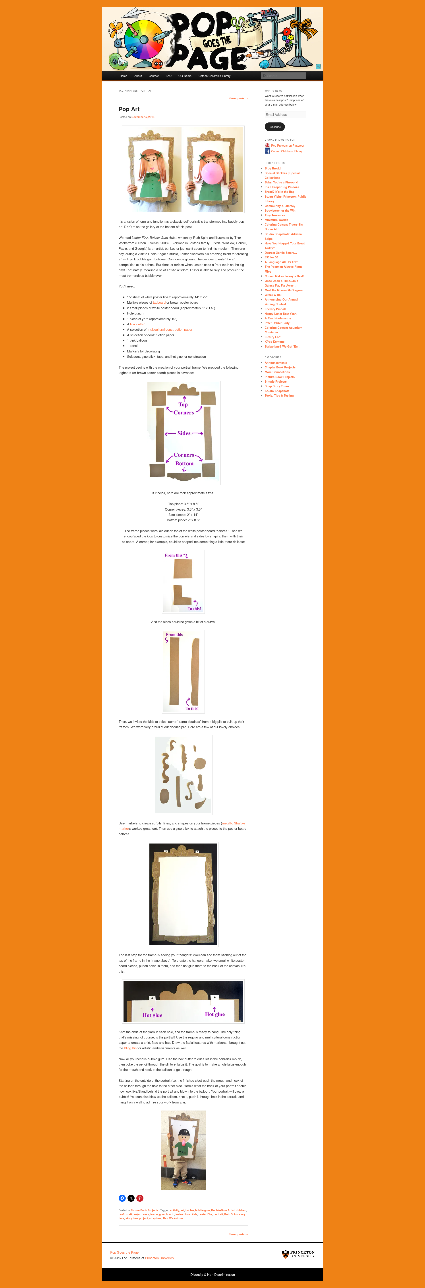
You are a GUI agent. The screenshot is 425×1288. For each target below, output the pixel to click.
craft (122, 1214)
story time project (137, 1218)
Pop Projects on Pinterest (287, 145)
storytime (155, 1218)
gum (162, 1214)
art (182, 1210)
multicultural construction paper (169, 329)
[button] (173, 1178)
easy (146, 1214)
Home (123, 76)
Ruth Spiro (231, 1214)
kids (194, 1214)
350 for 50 (271, 257)
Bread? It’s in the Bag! (280, 191)
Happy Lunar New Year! (281, 313)
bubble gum (202, 1210)
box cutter (137, 324)
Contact (154, 76)
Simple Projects (276, 381)
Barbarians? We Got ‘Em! (282, 346)
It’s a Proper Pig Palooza (282, 187)
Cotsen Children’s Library (215, 76)
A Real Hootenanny (278, 318)
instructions (183, 1214)
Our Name (184, 76)
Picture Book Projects (144, 1210)
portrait (218, 1214)
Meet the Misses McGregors (284, 290)
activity (174, 1210)
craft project (133, 1214)
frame (154, 1214)
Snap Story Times (277, 386)
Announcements (276, 362)
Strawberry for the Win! (280, 210)
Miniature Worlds (276, 220)
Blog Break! (273, 168)
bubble (189, 1210)
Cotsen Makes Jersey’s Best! (284, 276)
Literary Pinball (275, 309)
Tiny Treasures (275, 215)
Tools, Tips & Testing (279, 395)
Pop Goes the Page (124, 1252)
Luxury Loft (272, 337)
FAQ (169, 76)
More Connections (277, 372)
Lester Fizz (205, 1214)
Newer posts (238, 98)
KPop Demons (274, 341)
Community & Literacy (280, 206)
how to (170, 1214)
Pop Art (129, 109)
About (138, 76)
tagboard (159, 302)
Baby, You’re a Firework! (281, 182)
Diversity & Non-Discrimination (212, 1274)
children (241, 1210)
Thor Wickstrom (173, 1218)
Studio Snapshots (277, 391)
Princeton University (298, 1254)
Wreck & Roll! (274, 295)
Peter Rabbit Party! (277, 323)
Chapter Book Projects (280, 367)
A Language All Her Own (281, 262)
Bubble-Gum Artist (223, 1210)
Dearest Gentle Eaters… (281, 252)
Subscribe (275, 127)
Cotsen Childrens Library (287, 151)
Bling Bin (130, 1048)
